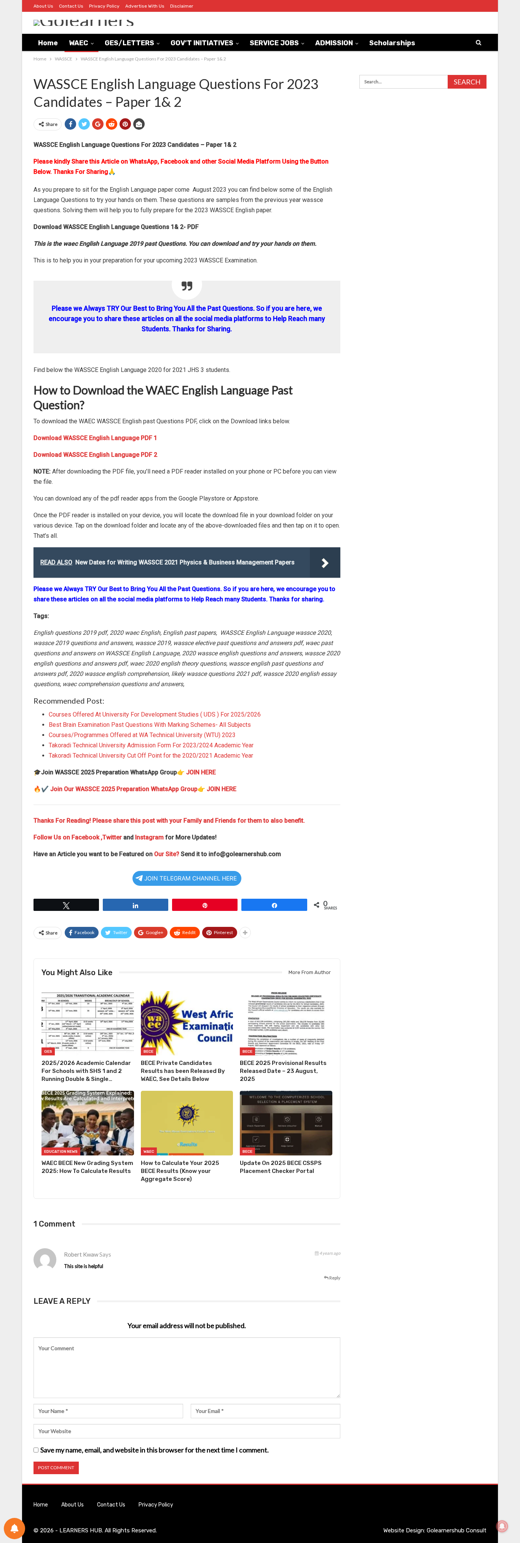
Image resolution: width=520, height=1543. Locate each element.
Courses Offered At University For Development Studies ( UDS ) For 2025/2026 (155, 714)
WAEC (78, 43)
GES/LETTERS (129, 43)
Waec (149, 1151)
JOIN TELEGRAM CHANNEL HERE (190, 878)
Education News (61, 1151)
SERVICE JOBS (274, 43)
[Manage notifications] (502, 1526)
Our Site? (166, 854)
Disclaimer (181, 6)
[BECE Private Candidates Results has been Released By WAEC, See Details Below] (187, 1023)
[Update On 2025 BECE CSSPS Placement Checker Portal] (286, 1123)
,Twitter (111, 837)
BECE (148, 1051)
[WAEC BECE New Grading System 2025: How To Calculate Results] (87, 1123)
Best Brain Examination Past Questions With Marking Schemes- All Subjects (150, 724)
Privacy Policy (104, 6)
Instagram (149, 837)
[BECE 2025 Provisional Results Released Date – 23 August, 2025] (286, 1023)
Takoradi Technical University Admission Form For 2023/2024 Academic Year (151, 745)
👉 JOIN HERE (196, 772)
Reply (334, 1278)
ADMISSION (334, 43)
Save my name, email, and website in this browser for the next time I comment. (154, 1450)
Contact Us (71, 6)
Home (48, 43)
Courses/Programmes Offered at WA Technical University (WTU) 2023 (142, 735)
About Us (43, 6)
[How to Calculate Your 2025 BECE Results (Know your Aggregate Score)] (187, 1123)
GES (48, 1051)
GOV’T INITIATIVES (202, 43)
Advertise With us (144, 6)
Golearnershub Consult (457, 1530)
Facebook (86, 837)
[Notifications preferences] (14, 1528)
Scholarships (392, 43)
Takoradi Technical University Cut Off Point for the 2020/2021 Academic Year (151, 755)
